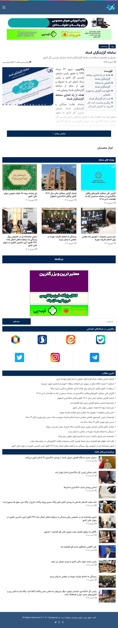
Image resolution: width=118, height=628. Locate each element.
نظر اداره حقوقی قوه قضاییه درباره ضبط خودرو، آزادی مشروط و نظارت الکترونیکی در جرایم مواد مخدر (72, 441)
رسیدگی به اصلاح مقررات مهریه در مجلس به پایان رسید (61, 238)
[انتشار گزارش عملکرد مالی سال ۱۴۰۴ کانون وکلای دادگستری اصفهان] (59, 177)
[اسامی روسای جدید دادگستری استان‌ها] (107, 492)
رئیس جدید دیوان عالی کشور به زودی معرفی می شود (73, 561)
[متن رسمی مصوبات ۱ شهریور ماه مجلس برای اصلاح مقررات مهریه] (98, 221)
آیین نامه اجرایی (91, 121)
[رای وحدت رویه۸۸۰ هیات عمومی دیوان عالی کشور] (19, 177)
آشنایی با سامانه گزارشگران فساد (102, 85)
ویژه (112, 46)
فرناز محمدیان (105, 148)
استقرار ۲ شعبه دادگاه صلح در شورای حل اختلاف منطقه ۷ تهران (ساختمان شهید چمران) (77, 383)
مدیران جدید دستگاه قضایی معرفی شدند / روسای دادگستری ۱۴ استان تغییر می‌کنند (60, 457)
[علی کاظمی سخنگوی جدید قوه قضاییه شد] (107, 551)
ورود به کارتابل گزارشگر (99, 106)
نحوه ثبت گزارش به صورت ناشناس (98, 93)
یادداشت (103, 46)
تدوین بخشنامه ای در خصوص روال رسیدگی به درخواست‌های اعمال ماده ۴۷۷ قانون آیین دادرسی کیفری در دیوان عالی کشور (20, 241)
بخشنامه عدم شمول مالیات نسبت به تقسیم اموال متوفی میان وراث (86, 436)
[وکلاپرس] (111, 7)
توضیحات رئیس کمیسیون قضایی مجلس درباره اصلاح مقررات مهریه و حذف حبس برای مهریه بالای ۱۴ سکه (70, 417)
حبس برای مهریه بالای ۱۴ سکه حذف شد (97, 422)
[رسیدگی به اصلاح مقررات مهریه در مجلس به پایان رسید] (59, 221)
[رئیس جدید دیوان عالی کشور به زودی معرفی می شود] (107, 566)
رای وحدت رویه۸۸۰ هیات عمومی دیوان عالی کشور (20, 195)
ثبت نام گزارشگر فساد (99, 99)
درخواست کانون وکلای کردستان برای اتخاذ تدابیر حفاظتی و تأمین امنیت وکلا (82, 388)
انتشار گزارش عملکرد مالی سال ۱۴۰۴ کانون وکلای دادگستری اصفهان (60, 195)
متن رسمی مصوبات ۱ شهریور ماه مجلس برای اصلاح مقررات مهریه (99, 238)
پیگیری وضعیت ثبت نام (99, 103)
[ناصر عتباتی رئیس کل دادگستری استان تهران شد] (107, 477)
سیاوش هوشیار (77, 617)
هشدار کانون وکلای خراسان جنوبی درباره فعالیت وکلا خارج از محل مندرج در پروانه (80, 426)
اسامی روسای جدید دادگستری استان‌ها (80, 487)
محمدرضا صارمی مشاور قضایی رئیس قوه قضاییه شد (92, 403)
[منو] (3, 8)
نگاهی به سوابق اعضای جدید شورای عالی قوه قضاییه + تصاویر (70, 532)
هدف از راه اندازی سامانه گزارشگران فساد (98, 77)
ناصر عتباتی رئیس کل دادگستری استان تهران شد (75, 472)
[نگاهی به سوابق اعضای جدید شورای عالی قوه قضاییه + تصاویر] (107, 536)
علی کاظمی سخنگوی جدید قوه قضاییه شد (78, 546)
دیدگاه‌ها (59, 259)
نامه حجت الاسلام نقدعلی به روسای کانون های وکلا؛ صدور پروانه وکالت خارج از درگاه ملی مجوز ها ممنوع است (49, 502)
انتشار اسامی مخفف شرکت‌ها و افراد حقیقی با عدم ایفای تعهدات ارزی (85, 379)
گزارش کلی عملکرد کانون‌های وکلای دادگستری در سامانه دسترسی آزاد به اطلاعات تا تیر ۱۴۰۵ (100, 196)
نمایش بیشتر (60, 133)
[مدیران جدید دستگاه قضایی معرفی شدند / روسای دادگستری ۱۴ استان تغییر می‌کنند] (107, 462)
